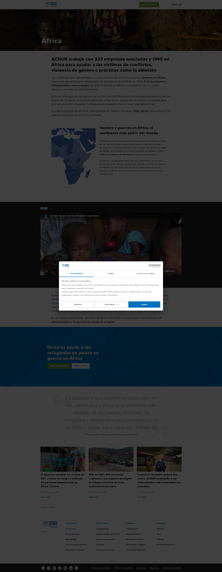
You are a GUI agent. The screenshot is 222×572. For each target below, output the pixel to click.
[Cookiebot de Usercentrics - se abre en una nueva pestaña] (150, 266)
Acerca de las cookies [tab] (146, 273)
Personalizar (110, 304)
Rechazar (78, 304)
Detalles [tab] (111, 273)
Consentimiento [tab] (76, 273)
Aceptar (144, 304)
